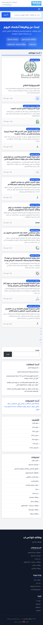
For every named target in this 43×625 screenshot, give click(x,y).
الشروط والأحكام (35, 589)
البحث (37, 350)
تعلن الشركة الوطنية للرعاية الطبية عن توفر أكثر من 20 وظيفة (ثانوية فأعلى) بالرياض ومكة (21, 284)
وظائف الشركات (33, 497)
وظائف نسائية (34, 514)
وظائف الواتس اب (32, 537)
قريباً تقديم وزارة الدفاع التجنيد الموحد (25, 108)
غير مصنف (32, 44)
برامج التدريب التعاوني (33, 306)
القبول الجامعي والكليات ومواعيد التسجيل (26, 469)
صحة (36, 489)
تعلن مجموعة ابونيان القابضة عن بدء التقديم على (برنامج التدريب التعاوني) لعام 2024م (22, 310)
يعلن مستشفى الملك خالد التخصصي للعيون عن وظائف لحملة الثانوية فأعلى (22, 234)
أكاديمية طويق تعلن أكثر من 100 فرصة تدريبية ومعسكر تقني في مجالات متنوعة (22, 132)
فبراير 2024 (35, 439)
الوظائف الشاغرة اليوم (28, 39)
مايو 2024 (35, 427)
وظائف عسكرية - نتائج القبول (16, 44)
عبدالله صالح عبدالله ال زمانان (29, 403)
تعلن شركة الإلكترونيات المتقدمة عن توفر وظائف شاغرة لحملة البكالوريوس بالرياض (24, 208)
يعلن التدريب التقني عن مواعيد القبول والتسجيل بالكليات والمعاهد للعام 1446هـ (24, 183)
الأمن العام (35, 460)
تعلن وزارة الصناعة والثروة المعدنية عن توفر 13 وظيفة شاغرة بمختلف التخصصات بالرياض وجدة (22, 259)
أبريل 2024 (35, 431)
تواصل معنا (37, 580)
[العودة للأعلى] (4, 621)
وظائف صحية (34, 501)
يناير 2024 (35, 443)
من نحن (38, 583)
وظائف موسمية (33, 510)
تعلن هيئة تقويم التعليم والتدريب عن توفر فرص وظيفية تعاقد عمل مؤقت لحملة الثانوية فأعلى (22, 158)
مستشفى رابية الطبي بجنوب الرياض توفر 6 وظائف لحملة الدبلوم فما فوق (21, 406)
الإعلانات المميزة (13, 39)
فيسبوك (38, 604)
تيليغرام (38, 610)
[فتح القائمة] (39, 9)
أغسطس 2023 (34, 448)
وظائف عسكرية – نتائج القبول (29, 505)
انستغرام (38, 607)
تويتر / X (38, 601)
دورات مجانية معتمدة (32, 485)
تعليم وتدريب (34, 481)
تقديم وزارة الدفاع (31, 85)
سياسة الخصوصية (35, 586)
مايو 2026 (35, 423)
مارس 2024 (34, 435)
